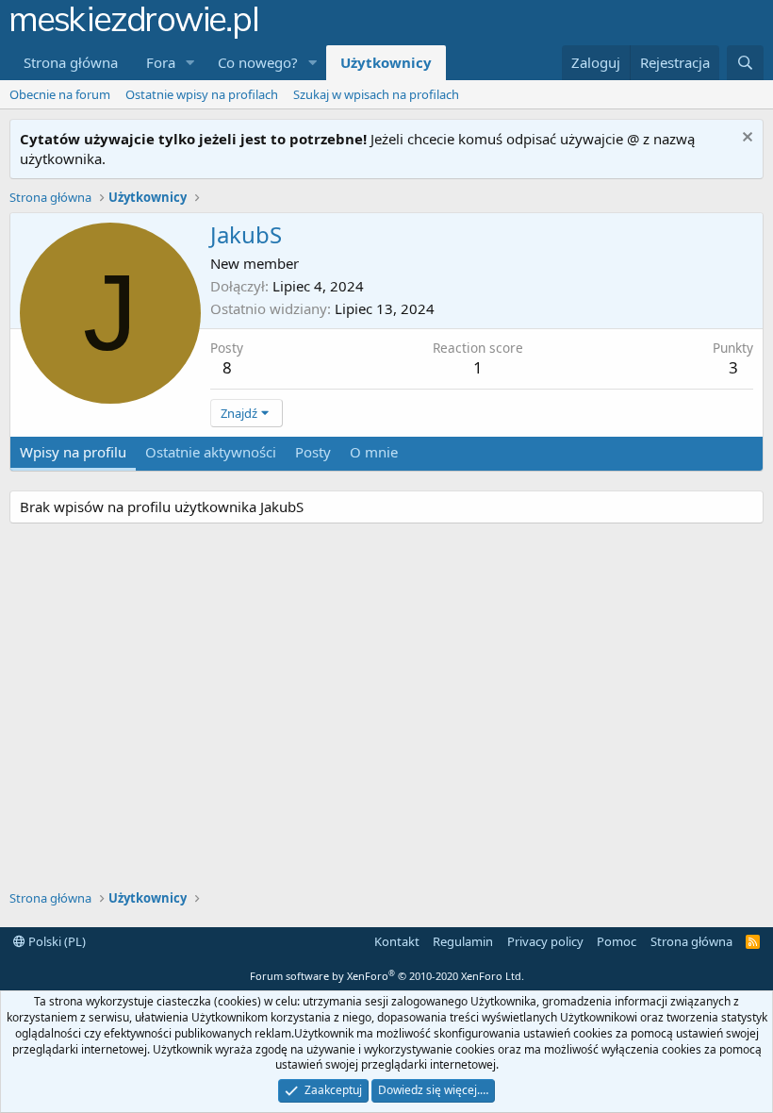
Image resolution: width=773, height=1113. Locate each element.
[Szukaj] (745, 62)
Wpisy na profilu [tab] (73, 451)
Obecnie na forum (59, 94)
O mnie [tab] (374, 451)
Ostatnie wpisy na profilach (201, 94)
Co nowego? (258, 62)
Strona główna (71, 62)
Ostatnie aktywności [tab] (210, 451)
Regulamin (463, 941)
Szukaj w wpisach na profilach (376, 94)
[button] (190, 62)
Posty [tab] (313, 451)
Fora (160, 62)
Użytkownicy (386, 62)
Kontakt (396, 941)
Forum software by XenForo (387, 976)
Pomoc (616, 941)
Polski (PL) (55, 941)
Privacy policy (545, 941)
